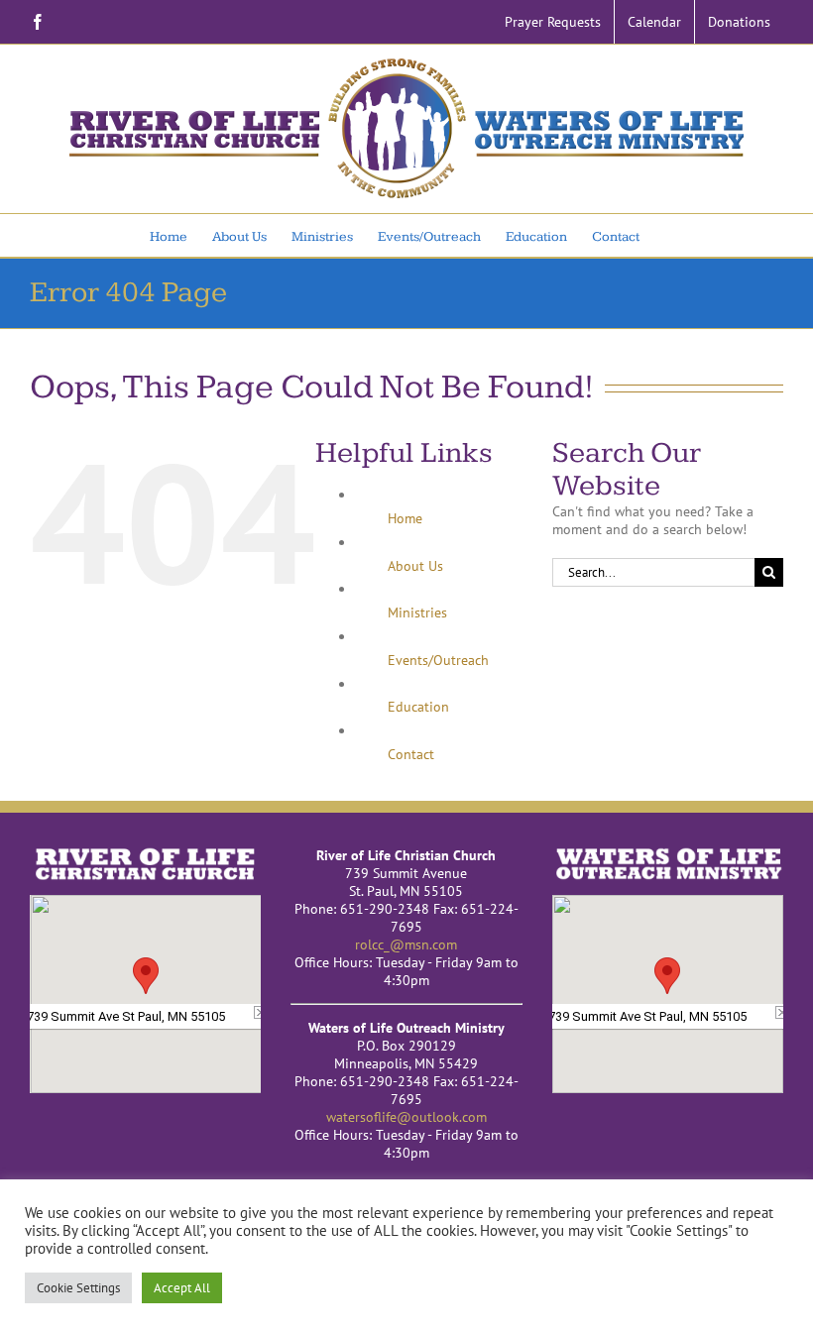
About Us (415, 566)
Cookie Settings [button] (78, 1287)
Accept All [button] (182, 1287)
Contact (411, 754)
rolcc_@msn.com (406, 944)
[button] (146, 975)
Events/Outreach (438, 660)
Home (405, 518)
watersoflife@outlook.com (406, 1117)
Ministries (417, 612)
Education (418, 707)
